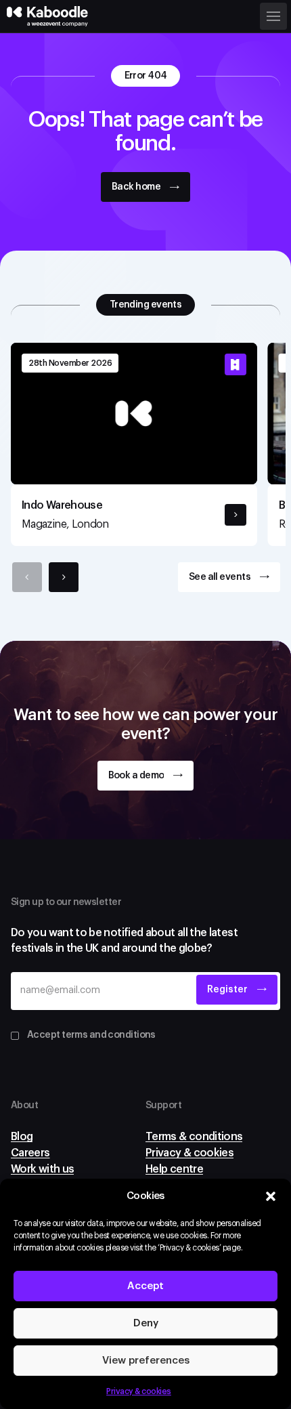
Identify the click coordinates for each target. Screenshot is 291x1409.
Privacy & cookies (138, 1391)
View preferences (145, 1360)
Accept (145, 1286)
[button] (270, 1196)
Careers (30, 1153)
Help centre (174, 1169)
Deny (145, 1323)
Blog (21, 1136)
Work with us (42, 1169)
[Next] (64, 577)
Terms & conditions (194, 1136)
